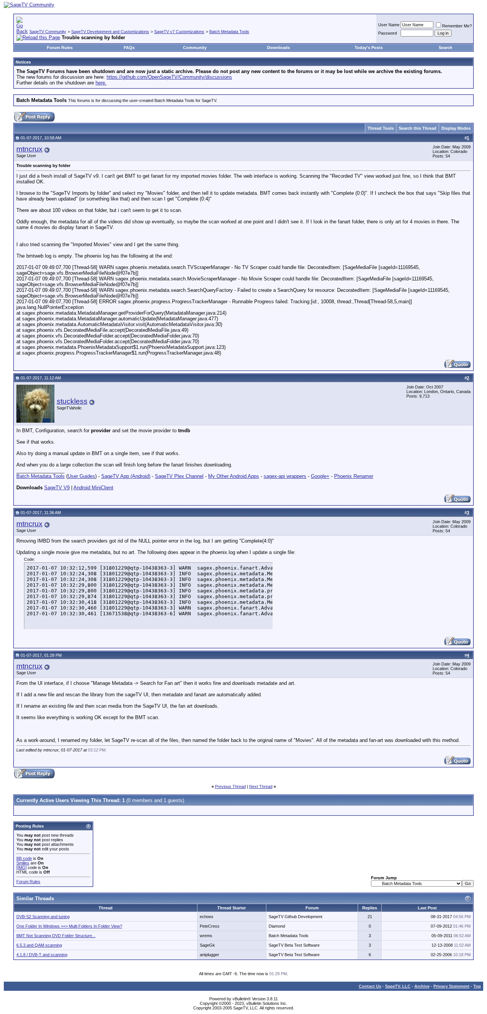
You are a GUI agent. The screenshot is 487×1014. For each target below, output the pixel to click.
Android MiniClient (93, 487)
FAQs (129, 47)
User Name (388, 24)
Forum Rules (60, 47)
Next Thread (260, 786)
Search (445, 47)
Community (195, 47)
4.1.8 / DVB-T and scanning (41, 954)
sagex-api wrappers (285, 476)
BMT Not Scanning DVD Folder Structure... (55, 935)
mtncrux (29, 149)
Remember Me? (457, 26)
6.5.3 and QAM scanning (39, 945)
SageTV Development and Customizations (110, 31)
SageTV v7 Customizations (179, 31)
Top (477, 986)
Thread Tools (381, 128)
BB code (24, 858)
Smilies (22, 863)
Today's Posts (369, 47)
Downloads (278, 47)
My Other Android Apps (233, 476)
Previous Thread (230, 786)
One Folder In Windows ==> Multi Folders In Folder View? (69, 926)
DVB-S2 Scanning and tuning (43, 916)
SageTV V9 (57, 487)
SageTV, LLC (398, 986)
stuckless (72, 401)
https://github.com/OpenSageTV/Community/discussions (169, 77)
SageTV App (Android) (125, 476)
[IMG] (21, 867)
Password (387, 33)
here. (101, 83)
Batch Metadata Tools (229, 31)
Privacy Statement (451, 986)
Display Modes (456, 128)
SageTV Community (47, 31)
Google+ (320, 476)
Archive (422, 986)
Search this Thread (417, 128)
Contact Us (370, 986)
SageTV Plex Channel (179, 476)
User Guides (81, 476)
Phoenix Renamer (353, 476)
